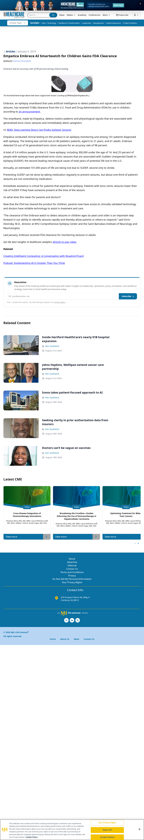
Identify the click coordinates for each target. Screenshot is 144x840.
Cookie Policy (32, 837)
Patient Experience (113, 23)
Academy (82, 15)
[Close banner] (140, 4)
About (72, 558)
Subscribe (126, 296)
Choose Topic (15, 22)
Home (53, 639)
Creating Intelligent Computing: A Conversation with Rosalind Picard (43, 256)
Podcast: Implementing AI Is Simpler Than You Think (34, 263)
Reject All (107, 830)
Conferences (94, 15)
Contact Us (72, 568)
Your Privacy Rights (72, 582)
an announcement (29, 111)
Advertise (72, 562)
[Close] (139, 829)
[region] (72, 829)
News (62, 15)
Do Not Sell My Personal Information (72, 579)
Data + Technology (49, 23)
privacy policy (60, 302)
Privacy (72, 575)
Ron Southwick (52, 346)
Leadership (86, 23)
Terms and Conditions (72, 572)
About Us (64, 639)
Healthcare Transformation (69, 23)
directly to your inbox (64, 242)
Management (98, 23)
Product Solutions (130, 23)
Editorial (72, 565)
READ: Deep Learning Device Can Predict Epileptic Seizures (39, 130)
